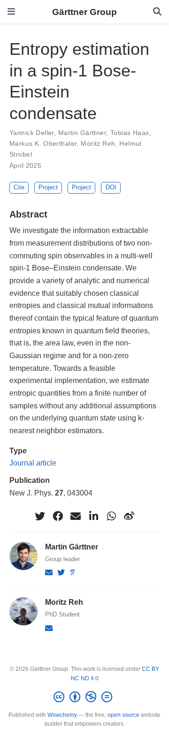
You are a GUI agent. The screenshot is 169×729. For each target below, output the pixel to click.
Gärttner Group (84, 12)
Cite (19, 187)
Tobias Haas (129, 132)
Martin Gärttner (82, 132)
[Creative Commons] (85, 697)
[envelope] (76, 516)
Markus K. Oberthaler (43, 143)
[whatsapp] (111, 516)
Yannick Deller (31, 132)
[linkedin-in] (93, 516)
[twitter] (40, 516)
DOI (111, 187)
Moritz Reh (98, 143)
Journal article (32, 462)
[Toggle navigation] (11, 11)
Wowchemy (62, 715)
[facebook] (58, 516)
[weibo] (129, 516)
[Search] (157, 12)
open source (123, 715)
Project (48, 187)
